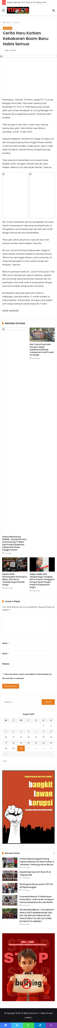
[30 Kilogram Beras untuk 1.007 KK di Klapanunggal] (9, 888)
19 (21, 743)
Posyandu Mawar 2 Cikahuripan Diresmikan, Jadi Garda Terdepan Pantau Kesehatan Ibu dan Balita (37, 899)
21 (36, 743)
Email (5, 653)
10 (6, 737)
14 (36, 737)
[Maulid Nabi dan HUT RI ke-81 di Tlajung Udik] (9, 876)
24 (6, 748)
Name (5, 643)
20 (28, 743)
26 (21, 748)
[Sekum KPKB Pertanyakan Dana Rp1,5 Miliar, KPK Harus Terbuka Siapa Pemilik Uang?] (14, 564)
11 (13, 737)
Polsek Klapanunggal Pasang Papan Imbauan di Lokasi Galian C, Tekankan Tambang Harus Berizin (37, 861)
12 (21, 737)
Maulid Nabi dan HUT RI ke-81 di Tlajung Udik (26, 2)
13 (28, 737)
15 (44, 737)
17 (6, 743)
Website (5, 664)
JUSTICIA (16, 22)
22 (43, 743)
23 (51, 743)
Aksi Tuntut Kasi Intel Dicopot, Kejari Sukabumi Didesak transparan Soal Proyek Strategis (42, 349)
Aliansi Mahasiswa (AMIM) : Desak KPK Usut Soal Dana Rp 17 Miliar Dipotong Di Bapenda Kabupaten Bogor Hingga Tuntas (14, 543)
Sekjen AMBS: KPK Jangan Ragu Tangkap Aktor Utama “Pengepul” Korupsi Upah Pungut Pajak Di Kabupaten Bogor (42, 581)
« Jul (4, 761)
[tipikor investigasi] (18, 10)
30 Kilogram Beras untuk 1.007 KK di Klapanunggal (36, 886)
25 (13, 748)
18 (13, 743)
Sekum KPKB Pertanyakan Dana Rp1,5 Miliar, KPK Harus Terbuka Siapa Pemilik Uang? (14, 579)
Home (7, 22)
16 (51, 737)
